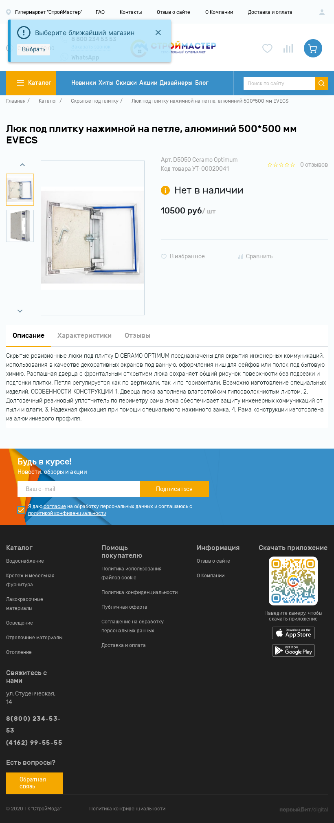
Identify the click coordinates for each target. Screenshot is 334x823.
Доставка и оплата (270, 12)
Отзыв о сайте (173, 12)
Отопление (19, 652)
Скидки (126, 82)
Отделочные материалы (34, 637)
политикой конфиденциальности (67, 513)
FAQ (100, 12)
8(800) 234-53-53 (33, 724)
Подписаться (174, 489)
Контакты (131, 12)
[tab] (28, 336)
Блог (202, 82)
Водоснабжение (25, 561)
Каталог (48, 101)
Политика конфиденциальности (139, 592)
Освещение (19, 623)
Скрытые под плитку (95, 101)
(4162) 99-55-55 (34, 742)
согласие (55, 506)
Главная (16, 101)
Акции (148, 82)
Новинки (83, 82)
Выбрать (33, 49)
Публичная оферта (124, 607)
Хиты (106, 82)
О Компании (219, 12)
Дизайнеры (176, 82)
